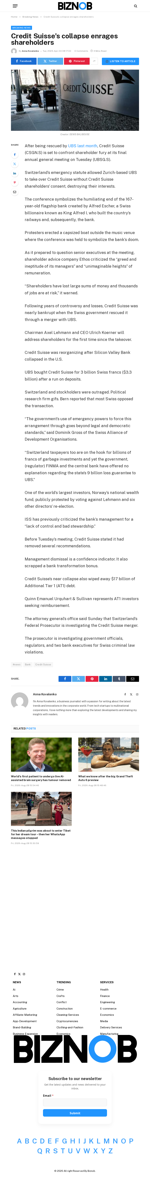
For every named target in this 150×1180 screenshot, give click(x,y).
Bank (28, 664)
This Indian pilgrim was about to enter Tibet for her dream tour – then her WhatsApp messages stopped (41, 834)
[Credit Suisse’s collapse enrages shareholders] (75, 100)
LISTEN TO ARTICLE (120, 61)
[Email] (14, 191)
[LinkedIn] (14, 173)
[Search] (135, 6)
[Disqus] (75, 903)
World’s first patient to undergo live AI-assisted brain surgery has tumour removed (41, 778)
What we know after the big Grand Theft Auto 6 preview (105, 778)
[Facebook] (14, 154)
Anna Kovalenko (30, 51)
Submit (75, 1113)
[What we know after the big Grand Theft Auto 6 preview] (108, 755)
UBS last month (82, 145)
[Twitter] (14, 164)
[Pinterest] (14, 182)
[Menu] (15, 6)
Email (48, 1095)
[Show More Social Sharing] (94, 61)
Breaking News (21, 28)
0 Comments (81, 51)
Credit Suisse (43, 664)
